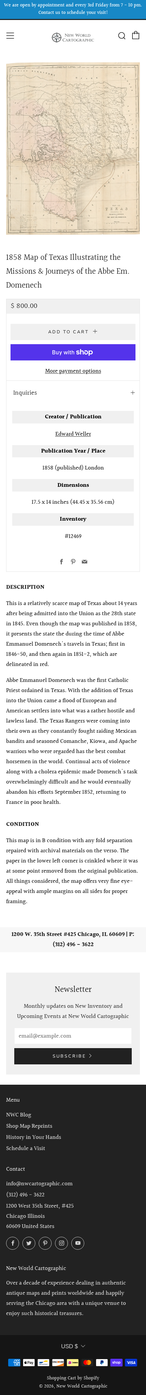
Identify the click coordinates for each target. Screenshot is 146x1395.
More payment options (73, 371)
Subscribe (69, 1056)
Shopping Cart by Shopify (73, 1378)
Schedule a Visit (25, 1148)
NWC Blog (18, 1115)
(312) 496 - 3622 (25, 1195)
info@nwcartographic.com (39, 1183)
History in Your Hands (33, 1137)
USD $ (69, 1346)
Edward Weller (73, 434)
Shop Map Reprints (29, 1126)
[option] (73, 148)
